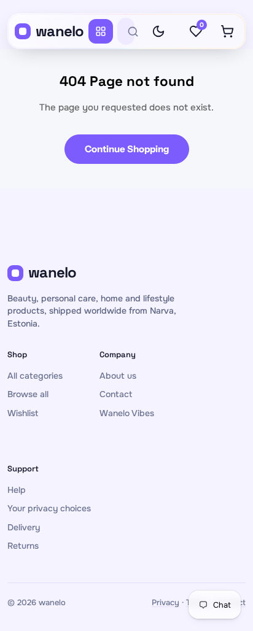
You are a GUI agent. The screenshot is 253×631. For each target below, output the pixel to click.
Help (16, 489)
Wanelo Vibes (126, 413)
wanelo (60, 31)
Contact (115, 394)
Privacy (165, 602)
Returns (23, 545)
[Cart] (227, 31)
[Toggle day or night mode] (158, 31)
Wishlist (22, 413)
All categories (35, 375)
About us (117, 375)
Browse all (28, 394)
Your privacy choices (49, 508)
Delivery (23, 527)
